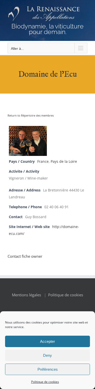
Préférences (47, 369)
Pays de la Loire (64, 161)
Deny (47, 355)
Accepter (47, 341)
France (43, 161)
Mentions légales (26, 294)
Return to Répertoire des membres (31, 115)
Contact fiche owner (25, 256)
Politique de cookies (45, 382)
